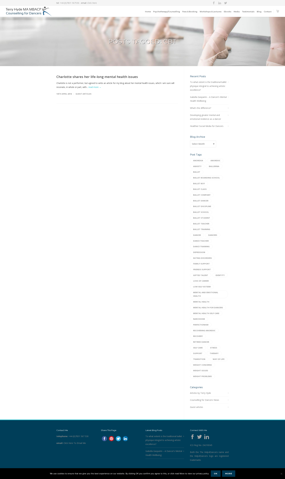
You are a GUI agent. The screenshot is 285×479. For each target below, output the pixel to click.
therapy (214, 353)
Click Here (92, 2)
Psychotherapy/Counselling (166, 12)
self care (198, 347)
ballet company (201, 195)
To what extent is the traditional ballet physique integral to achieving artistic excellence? (208, 86)
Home (148, 12)
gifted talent (200, 275)
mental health (201, 301)
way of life (218, 359)
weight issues (200, 370)
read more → (94, 87)
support (197, 353)
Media (237, 12)
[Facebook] (214, 3)
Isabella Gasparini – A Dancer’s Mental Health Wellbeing (208, 99)
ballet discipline (202, 206)
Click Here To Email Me (75, 443)
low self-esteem (202, 286)
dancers (212, 235)
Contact (267, 12)
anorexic (215, 160)
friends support (202, 269)
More (228, 473)
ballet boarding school (206, 177)
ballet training (201, 229)
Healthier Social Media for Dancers (206, 126)
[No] (281, 473)
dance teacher (201, 241)
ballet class (200, 189)
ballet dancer (200, 200)
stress (213, 347)
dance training (201, 246)
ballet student (201, 218)
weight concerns (202, 365)
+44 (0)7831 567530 (69, 2)
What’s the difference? (200, 108)
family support (201, 263)
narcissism (199, 319)
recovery (198, 336)
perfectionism (200, 324)
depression (199, 252)
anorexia (198, 160)
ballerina (214, 166)
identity (220, 275)
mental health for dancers (208, 307)
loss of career (201, 281)
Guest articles (83, 93)
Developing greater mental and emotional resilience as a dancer (205, 117)
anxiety (197, 166)
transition (199, 359)
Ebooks (227, 12)
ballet (196, 172)
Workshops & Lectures (210, 12)
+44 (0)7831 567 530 (78, 436)
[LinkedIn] (220, 3)
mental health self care (206, 313)
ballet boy (199, 183)
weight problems (202, 376)
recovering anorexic (204, 330)
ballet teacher (201, 223)
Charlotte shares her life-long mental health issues (97, 76)
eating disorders (202, 258)
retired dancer (201, 342)
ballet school (201, 212)
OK (215, 473)
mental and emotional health (205, 294)
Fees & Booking (189, 12)
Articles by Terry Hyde (200, 393)
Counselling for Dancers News (204, 400)
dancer (197, 235)
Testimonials (248, 12)
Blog (259, 12)
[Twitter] (226, 3)
